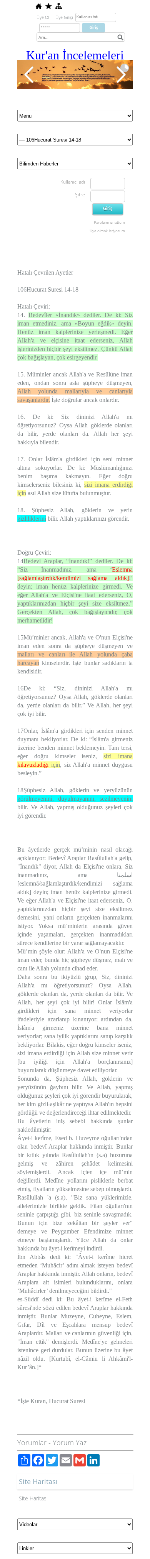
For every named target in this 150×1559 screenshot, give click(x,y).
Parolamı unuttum (109, 222)
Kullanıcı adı (72, 182)
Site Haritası (33, 1498)
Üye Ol (43, 17)
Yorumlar (32, 1442)
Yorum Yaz (70, 1442)
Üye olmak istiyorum (107, 230)
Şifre (80, 194)
